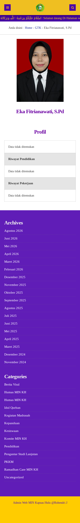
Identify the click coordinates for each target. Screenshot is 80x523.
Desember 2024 (14, 354)
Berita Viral (11, 384)
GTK (38, 27)
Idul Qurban (12, 407)
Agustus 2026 (13, 230)
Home (28, 27)
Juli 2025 (10, 315)
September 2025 (15, 300)
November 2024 (15, 362)
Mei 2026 (10, 246)
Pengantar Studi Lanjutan (21, 454)
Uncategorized (14, 477)
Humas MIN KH (15, 392)
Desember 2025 (14, 277)
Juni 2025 (10, 323)
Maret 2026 (12, 261)
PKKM (8, 462)
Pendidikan (11, 446)
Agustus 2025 (13, 308)
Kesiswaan (11, 431)
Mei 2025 (10, 331)
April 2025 (11, 339)
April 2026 (11, 254)
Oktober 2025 (13, 292)
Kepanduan (12, 423)
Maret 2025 (12, 346)
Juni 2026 (10, 238)
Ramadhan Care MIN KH (21, 469)
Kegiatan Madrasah (17, 415)
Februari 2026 (13, 269)
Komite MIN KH (15, 438)
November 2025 (15, 285)
